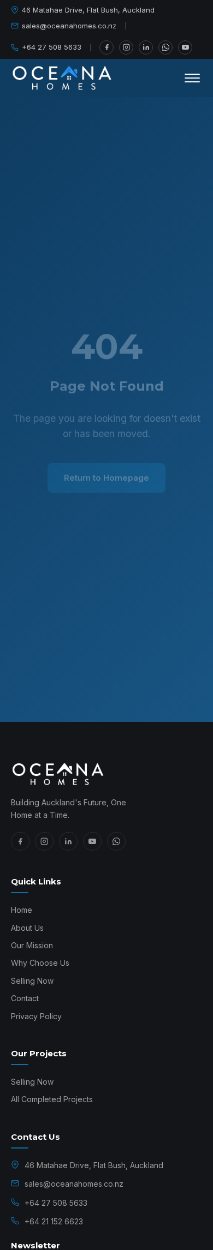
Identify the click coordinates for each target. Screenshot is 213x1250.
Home (21, 909)
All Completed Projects (52, 1099)
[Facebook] (106, 47)
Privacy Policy (36, 1016)
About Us (27, 927)
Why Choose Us (40, 962)
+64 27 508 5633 (51, 47)
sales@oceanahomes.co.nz (69, 25)
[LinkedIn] (146, 47)
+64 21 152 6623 (54, 1221)
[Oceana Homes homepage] (106, 774)
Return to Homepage (106, 478)
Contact (25, 998)
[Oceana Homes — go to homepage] (62, 78)
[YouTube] (185, 47)
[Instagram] (126, 47)
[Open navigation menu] (192, 78)
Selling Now (32, 980)
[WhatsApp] (165, 47)
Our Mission (32, 945)
